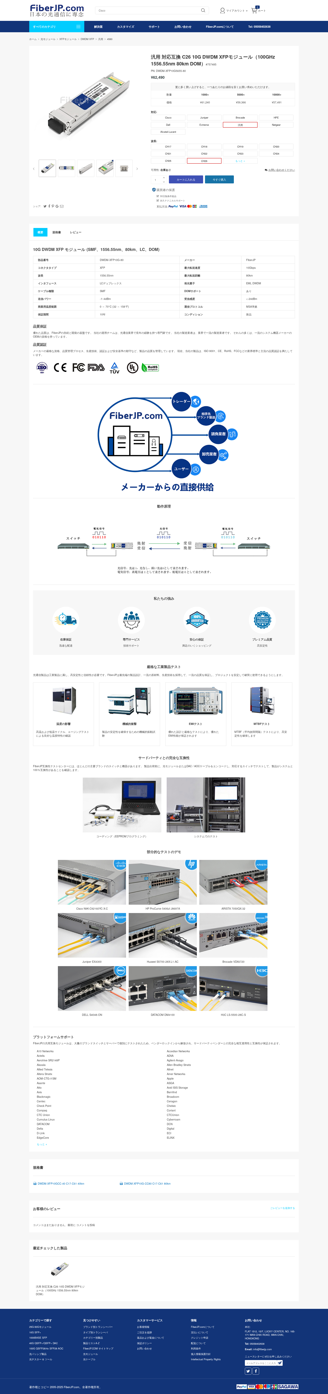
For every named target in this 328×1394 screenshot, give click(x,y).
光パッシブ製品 (38, 1354)
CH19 (240, 146)
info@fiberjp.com (262, 1349)
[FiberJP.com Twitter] (248, 1371)
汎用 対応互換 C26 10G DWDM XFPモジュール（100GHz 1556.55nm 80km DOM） (60, 1290)
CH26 (204, 161)
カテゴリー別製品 (93, 1337)
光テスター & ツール (40, 1359)
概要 (40, 232)
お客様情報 (143, 1327)
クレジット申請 (199, 1337)
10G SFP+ (35, 1332)
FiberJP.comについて (220, 26)
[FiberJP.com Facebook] (255, 1371)
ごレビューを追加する (282, 1208)
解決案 (98, 26)
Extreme (204, 125)
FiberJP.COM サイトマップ (98, 1348)
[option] (47, 169)
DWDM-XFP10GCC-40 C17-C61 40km (61, 1183)
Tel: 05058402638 (259, 26)
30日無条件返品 (168, 196)
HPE (276, 117)
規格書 (56, 232)
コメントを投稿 (85, 1225)
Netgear (276, 125)
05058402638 (257, 1343)
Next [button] (136, 169)
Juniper (204, 117)
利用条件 (196, 1348)
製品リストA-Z (91, 1343)
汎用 (240, 125)
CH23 (240, 153)
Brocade (240, 117)
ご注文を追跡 (144, 1332)
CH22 (204, 153)
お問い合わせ (183, 26)
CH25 (168, 161)
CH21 (168, 153)
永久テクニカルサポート (172, 200)
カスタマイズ (125, 26)
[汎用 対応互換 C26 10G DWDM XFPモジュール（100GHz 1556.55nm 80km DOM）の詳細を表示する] (59, 1269)
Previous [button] (34, 169)
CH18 (204, 146)
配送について (198, 1343)
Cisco (168, 117)
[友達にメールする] (61, 206)
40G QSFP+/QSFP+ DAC (43, 1343)
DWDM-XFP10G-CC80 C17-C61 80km (147, 1183)
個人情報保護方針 (201, 1354)
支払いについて (199, 1332)
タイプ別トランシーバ (95, 1332)
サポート (154, 26)
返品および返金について (150, 1337)
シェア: (37, 206)
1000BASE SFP (38, 1337)
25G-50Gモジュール (40, 1327)
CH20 (276, 146)
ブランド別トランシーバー (98, 1327)
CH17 (168, 146)
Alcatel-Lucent (168, 132)
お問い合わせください (281, 170)
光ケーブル (89, 1359)
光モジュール (90, 1354)
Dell (168, 125)
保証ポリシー (144, 1343)
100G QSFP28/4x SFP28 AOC (46, 1348)
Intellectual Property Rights (206, 1359)
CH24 (276, 153)
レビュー (75, 232)
